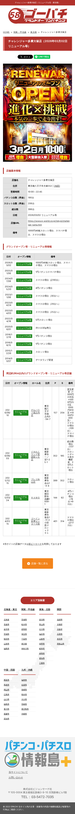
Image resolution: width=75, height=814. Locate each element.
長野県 (42, 644)
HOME (6, 32)
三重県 (42, 663)
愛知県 (42, 658)
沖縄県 (24, 714)
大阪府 (59, 629)
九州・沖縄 (26, 670)
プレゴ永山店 (35, 480)
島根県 (6, 685)
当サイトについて (18, 772)
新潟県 (42, 619)
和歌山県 (60, 644)
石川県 (42, 629)
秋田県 (6, 639)
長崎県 (24, 690)
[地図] (57, 186)
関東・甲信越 (20, 32)
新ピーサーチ (35, 544)
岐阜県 (42, 648)
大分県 (24, 699)
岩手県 (6, 629)
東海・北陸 (44, 609)
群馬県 (24, 629)
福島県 (6, 648)
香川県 (6, 709)
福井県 (42, 634)
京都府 (59, 624)
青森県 (6, 624)
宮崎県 (24, 704)
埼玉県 (24, 634)
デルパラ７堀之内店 (35, 413)
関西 (59, 609)
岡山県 (6, 690)
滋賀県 (59, 619)
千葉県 (24, 639)
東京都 (33, 32)
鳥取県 (6, 680)
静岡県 (42, 653)
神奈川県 (25, 648)
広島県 (6, 694)
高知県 (6, 719)
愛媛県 (6, 714)
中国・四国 (9, 670)
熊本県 (24, 694)
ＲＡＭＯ (35, 497)
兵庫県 (59, 634)
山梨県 (42, 639)
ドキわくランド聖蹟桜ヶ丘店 (35, 455)
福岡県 (24, 680)
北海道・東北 (10, 609)
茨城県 (24, 619)
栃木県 (24, 624)
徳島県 (6, 704)
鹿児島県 (25, 709)
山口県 (6, 699)
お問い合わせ (16, 777)
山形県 (6, 644)
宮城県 (6, 634)
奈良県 (59, 639)
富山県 (42, 624)
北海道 (6, 619)
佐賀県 (24, 685)
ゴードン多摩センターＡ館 (35, 521)
